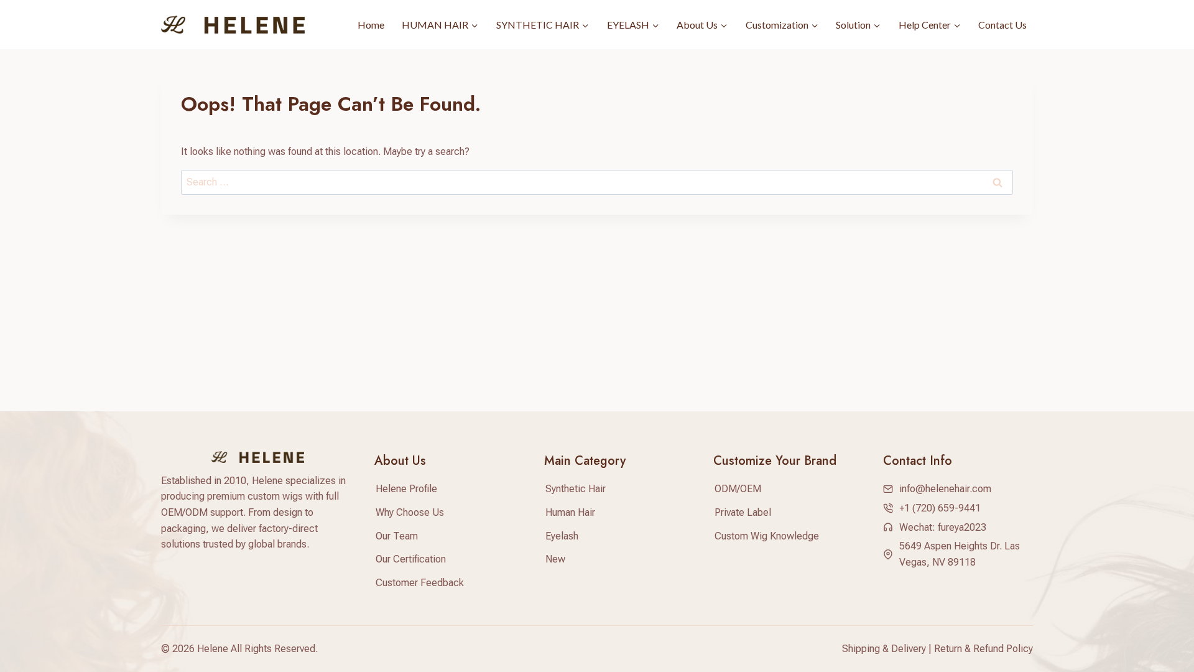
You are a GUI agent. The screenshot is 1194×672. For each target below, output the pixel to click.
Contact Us (1002, 24)
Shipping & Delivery (884, 649)
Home (371, 24)
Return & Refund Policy (983, 649)
